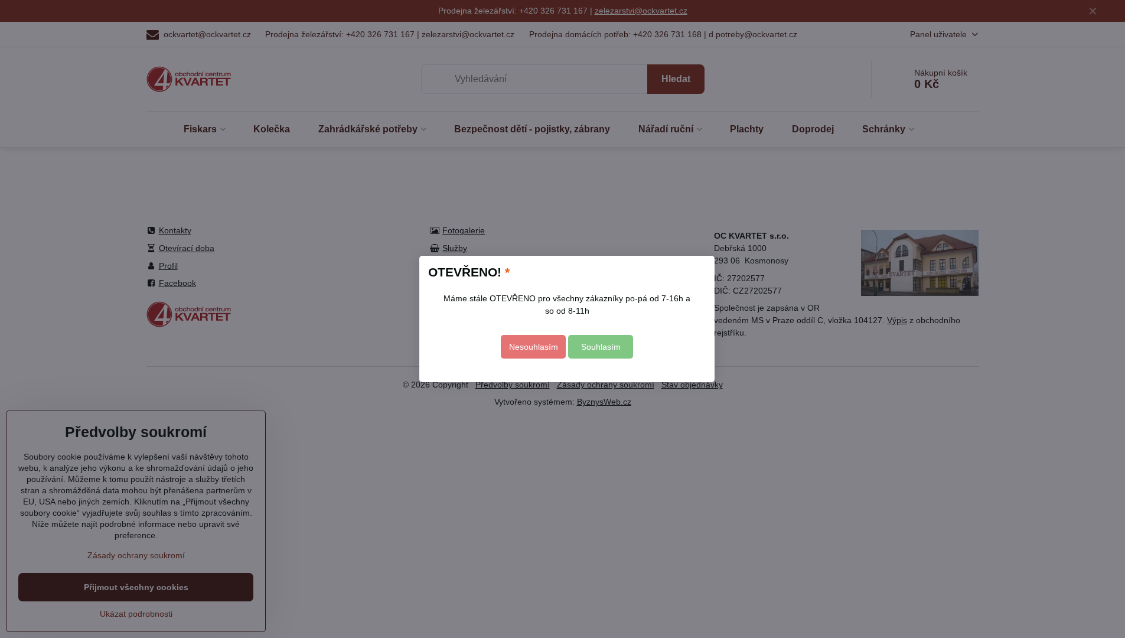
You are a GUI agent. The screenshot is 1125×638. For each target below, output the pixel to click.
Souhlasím (601, 346)
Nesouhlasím (533, 346)
